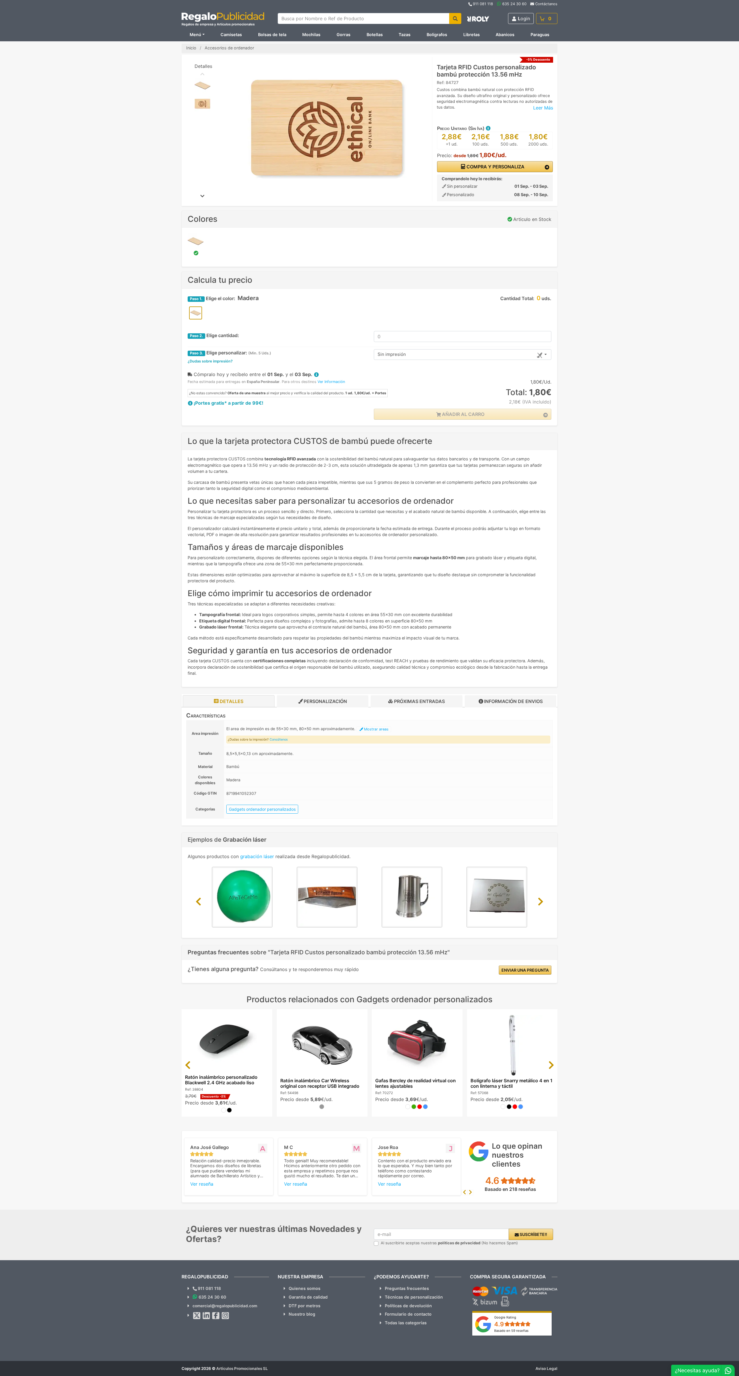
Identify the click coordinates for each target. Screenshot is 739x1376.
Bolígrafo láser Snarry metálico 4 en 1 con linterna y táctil (512, 1083)
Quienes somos (304, 1288)
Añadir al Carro (462, 414)
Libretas (471, 34)
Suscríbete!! (533, 1234)
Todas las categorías (406, 1322)
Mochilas (311, 34)
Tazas (404, 34)
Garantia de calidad (308, 1297)
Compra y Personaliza (495, 167)
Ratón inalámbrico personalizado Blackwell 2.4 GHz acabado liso (221, 1079)
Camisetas (231, 34)
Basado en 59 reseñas (511, 1331)
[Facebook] (216, 1315)
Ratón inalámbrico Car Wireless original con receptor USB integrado (319, 1083)
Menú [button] (195, 34)
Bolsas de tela (272, 34)
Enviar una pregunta (525, 970)
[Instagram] (225, 1315)
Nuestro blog (302, 1314)
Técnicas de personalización (414, 1297)
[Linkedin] (206, 1315)
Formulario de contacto (408, 1314)
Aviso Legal (546, 1368)
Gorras (343, 34)
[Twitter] (197, 1315)
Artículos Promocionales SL (242, 1368)
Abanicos (505, 34)
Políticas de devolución (408, 1305)
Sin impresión (392, 354)
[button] (488, 128)
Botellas (375, 34)
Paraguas (540, 34)
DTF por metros (304, 1305)
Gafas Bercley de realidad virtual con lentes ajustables (415, 1083)
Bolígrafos (437, 34)
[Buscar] (455, 18)
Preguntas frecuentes (407, 1288)
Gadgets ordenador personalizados (262, 809)
